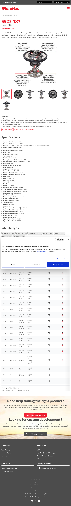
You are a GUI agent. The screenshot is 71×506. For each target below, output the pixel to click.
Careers (4, 456)
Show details (61, 259)
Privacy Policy (42, 251)
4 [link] (15, 390)
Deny (13, 265)
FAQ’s (38, 450)
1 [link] (11, 390)
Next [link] (24, 390)
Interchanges (18, 129)
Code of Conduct (35, 488)
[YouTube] (35, 501)
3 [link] (14, 390)
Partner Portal (6, 453)
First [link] (2, 390)
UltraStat (17, 16)
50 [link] (21, 390)
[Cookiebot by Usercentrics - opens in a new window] (56, 239)
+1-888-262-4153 (7, 471)
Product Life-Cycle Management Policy (35, 496)
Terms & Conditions (36, 485)
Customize (34, 265)
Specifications (7, 129)
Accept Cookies (58, 265)
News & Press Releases (45, 456)
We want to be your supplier (35, 434)
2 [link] (12, 390)
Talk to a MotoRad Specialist (35, 415)
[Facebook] (32, 501)
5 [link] (17, 390)
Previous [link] (7, 390)
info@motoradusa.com (9, 468)
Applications (30, 129)
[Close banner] (68, 239)
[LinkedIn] (39, 501)
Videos (39, 459)
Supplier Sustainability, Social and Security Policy (35, 493)
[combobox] (42, 2)
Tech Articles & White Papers (46, 453)
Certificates (36, 490)
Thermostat (6, 16)
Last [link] (27, 390)
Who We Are (5, 450)
